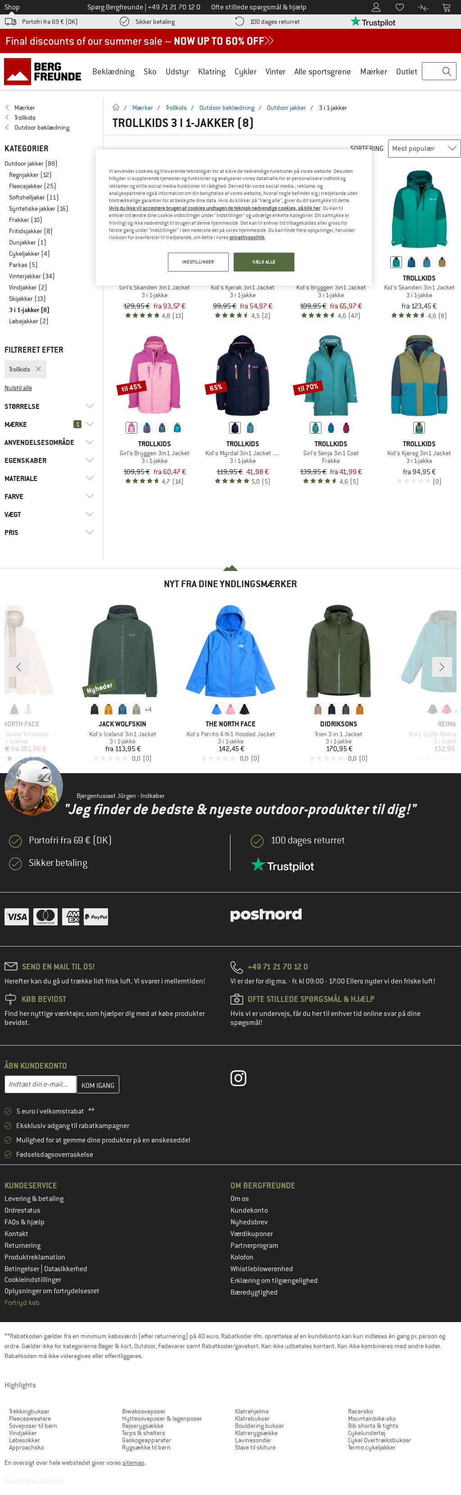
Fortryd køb (22, 1302)
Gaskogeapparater (146, 1440)
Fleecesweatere (30, 1418)
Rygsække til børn (146, 1447)
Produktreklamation (35, 1257)
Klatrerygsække (256, 1433)
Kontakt (16, 1233)
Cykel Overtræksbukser (379, 1440)
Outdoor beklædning (226, 108)
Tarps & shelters (143, 1433)
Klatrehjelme (252, 1411)
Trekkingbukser (29, 1411)
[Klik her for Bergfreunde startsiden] (45, 71)
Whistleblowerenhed (261, 1268)
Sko (150, 71)
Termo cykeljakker (372, 1447)
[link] (49, 108)
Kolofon (241, 1257)
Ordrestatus (23, 1210)
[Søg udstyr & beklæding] (439, 72)
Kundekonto (249, 1210)
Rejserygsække (142, 1426)
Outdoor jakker (286, 108)
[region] (233, 217)
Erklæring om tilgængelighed (274, 1280)
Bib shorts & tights (373, 1426)
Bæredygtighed (254, 1292)
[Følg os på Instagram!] (245, 1080)
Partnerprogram (254, 1245)
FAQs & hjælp (25, 1222)
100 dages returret (275, 22)
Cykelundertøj (366, 1433)
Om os (239, 1198)
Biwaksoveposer (144, 1411)
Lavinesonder (253, 1440)
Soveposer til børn (33, 1426)
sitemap (133, 1463)
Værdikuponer (251, 1233)
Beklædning (113, 71)
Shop (12, 7)
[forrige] (19, 667)
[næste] (442, 667)
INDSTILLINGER (198, 262)
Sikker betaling (155, 22)
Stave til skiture (255, 1447)
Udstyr (177, 71)
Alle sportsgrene (322, 71)
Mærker (373, 71)
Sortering (367, 148)
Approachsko (26, 1447)
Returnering (23, 1245)
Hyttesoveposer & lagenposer (162, 1418)
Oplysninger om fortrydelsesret (52, 1291)
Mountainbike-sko (372, 1418)
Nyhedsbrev (249, 1222)
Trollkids (176, 108)
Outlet (406, 71)
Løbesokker (24, 1440)
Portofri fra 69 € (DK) (50, 22)
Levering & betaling (34, 1198)
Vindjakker (23, 1433)
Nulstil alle (18, 388)
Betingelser (23, 1268)
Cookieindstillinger (33, 1279)
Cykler (246, 71)
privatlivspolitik (247, 237)
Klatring (212, 71)
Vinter (275, 71)
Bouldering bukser (259, 1426)
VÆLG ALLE (264, 262)
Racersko (360, 1411)
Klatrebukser (252, 1418)
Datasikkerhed (65, 1268)
